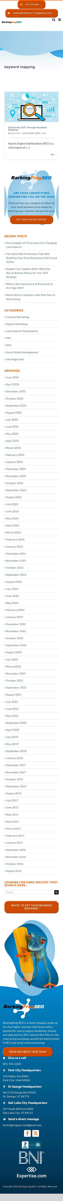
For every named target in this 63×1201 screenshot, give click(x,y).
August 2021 (14, 694)
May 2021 (12, 715)
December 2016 (16, 849)
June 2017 (12, 807)
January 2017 (14, 842)
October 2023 (14, 567)
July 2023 (12, 588)
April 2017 (12, 821)
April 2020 (12, 729)
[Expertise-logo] (31, 1167)
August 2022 (14, 652)
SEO (44, 133)
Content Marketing (17, 317)
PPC (8, 338)
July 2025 (12, 419)
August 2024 (14, 497)
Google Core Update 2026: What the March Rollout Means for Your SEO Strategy (28, 272)
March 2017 (13, 828)
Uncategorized (15, 359)
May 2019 (12, 744)
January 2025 (14, 461)
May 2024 (12, 518)
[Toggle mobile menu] (60, 19)
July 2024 (12, 504)
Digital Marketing (17, 324)
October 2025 (14, 398)
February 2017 (15, 835)
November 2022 (16, 631)
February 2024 (15, 539)
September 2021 (16, 687)
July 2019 (12, 737)
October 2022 (14, 638)
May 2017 (12, 814)
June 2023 (12, 596)
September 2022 (16, 645)
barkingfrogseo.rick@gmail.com (22, 1125)
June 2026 (12, 377)
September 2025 (16, 405)
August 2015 (14, 870)
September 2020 (16, 722)
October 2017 (14, 779)
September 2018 (16, 751)
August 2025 (14, 412)
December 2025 (16, 391)
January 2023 (14, 617)
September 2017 (16, 786)
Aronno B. (15, 133)
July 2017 (12, 800)
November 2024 (16, 476)
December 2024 (16, 468)
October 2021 (14, 680)
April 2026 (12, 384)
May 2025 (12, 433)
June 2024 (12, 511)
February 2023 (15, 610)
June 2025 (12, 426)
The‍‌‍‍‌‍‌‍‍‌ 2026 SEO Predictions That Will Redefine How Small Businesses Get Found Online (31, 257)
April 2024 (12, 525)
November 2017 (16, 772)
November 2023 (16, 560)
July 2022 (12, 659)
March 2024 (13, 532)
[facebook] (27, 1133)
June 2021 (12, 708)
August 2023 (14, 581)
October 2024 (14, 483)
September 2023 (16, 574)
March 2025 (13, 447)
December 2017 (16, 765)
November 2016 (16, 856)
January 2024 (14, 546)
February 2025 (15, 454)
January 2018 (14, 758)
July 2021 (12, 701)
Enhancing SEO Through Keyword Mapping (27, 129)
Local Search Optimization (22, 331)
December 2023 (16, 553)
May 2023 (12, 603)
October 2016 (14, 863)
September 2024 (16, 490)
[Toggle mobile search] (53, 19)
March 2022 (13, 666)
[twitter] (35, 1133)
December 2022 (16, 624)
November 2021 (16, 673)
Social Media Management (22, 352)
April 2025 (12, 440)
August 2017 (14, 793)
